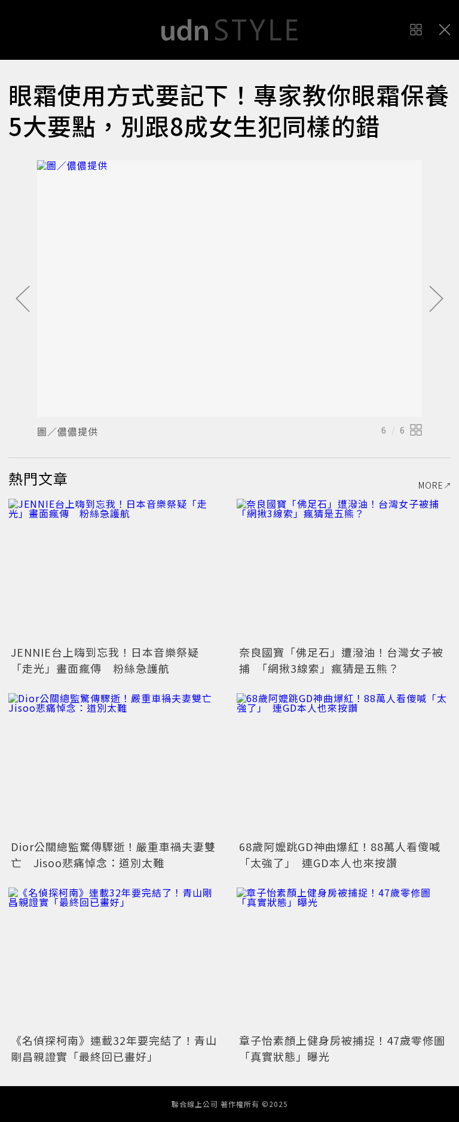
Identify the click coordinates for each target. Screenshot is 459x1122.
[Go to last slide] (22, 299)
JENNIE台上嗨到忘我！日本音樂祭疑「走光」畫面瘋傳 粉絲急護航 (105, 660)
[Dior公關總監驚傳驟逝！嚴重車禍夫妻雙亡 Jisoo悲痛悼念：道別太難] (115, 764)
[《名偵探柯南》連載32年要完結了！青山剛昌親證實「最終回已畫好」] (115, 959)
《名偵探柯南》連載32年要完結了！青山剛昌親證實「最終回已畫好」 (114, 1048)
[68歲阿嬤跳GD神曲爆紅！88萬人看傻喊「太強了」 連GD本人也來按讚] (344, 764)
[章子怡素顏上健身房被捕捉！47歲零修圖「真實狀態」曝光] (344, 959)
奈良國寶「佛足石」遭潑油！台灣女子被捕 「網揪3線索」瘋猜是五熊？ (341, 660)
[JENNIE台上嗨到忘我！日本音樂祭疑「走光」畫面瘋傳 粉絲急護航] (115, 570)
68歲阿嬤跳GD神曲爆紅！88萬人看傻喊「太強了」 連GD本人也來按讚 (339, 854)
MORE (430, 485)
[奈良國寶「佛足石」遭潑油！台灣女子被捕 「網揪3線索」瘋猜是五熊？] (344, 570)
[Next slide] (436, 299)
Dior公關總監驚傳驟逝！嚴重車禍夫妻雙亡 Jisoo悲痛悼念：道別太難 (113, 854)
